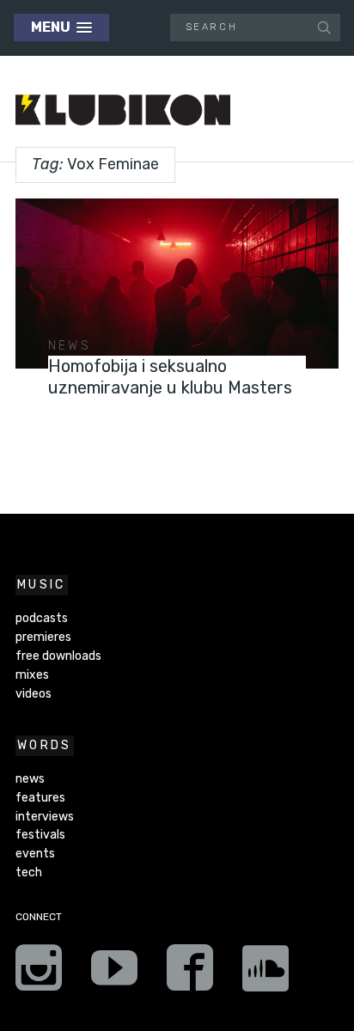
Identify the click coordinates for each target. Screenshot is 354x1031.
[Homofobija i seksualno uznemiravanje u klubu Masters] (177, 283)
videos (33, 693)
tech (28, 872)
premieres (43, 637)
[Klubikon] (122, 110)
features (40, 797)
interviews (44, 816)
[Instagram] (38, 973)
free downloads (58, 656)
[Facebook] (190, 973)
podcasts (41, 618)
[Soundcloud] (265, 973)
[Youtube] (114, 973)
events (35, 853)
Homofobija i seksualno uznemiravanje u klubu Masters (170, 377)
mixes (32, 675)
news (69, 346)
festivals (40, 834)
